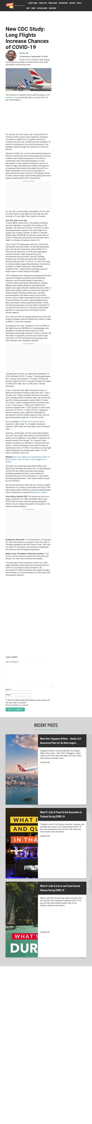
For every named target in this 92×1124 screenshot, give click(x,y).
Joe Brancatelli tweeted (29, 421)
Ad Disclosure (42, 8)
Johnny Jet (23, 53)
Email (8, 695)
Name (9, 689)
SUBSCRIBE (52, 8)
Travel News (52, 3)
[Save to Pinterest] (2, 564)
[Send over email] (2, 569)
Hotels (79, 3)
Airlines (72, 3)
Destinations (63, 3)
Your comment (12, 662)
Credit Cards (32, 3)
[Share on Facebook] (2, 554)
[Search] (59, 8)
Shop (28, 8)
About (33, 8)
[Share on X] (2, 559)
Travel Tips (43, 3)
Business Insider (40, 492)
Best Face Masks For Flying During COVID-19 (31, 457)
